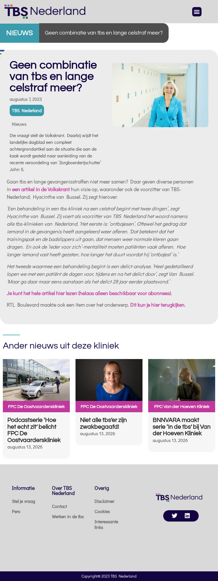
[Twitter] (174, 516)
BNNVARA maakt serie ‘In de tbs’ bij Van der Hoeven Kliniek (182, 426)
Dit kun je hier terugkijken (157, 304)
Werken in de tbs (68, 516)
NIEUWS (19, 33)
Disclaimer (104, 501)
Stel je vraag (23, 501)
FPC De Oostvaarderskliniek (36, 406)
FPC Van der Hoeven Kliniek (181, 406)
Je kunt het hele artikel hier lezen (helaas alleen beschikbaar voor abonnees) (89, 293)
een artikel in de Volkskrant (41, 189)
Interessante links (106, 524)
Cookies (102, 511)
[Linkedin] (187, 516)
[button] (197, 11)
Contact (59, 506)
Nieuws (19, 124)
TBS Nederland (27, 110)
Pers (16, 511)
